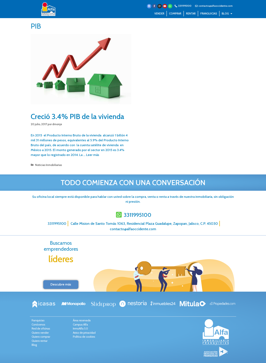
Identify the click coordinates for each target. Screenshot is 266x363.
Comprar (175, 13)
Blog (225, 13)
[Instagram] (159, 6)
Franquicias (208, 13)
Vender (159, 13)
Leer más (92, 155)
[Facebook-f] (154, 6)
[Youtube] (165, 6)
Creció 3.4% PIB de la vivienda (77, 116)
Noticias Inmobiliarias (48, 165)
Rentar (191, 13)
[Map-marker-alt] (149, 6)
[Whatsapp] (170, 6)
